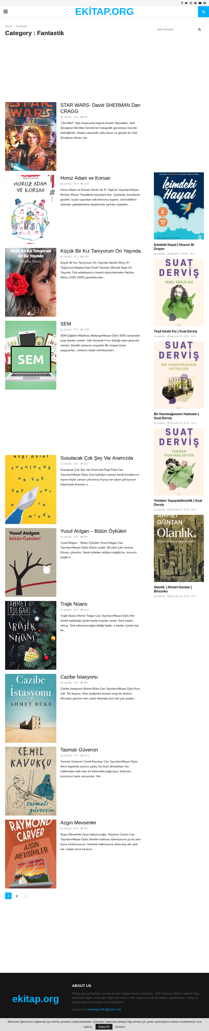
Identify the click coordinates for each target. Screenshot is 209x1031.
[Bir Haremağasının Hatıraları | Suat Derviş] (179, 375)
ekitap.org (35, 999)
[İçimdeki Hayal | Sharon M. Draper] (179, 206)
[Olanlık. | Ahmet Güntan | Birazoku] (179, 548)
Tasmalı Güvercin (79, 749)
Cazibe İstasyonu (79, 677)
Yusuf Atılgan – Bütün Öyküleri (93, 531)
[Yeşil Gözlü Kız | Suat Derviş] (179, 292)
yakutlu (68, 117)
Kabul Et (104, 1026)
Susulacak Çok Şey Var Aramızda (96, 458)
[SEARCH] (199, 29)
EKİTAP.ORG (104, 12)
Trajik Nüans (73, 604)
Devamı (120, 1026)
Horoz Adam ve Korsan (85, 178)
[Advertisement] (73, 69)
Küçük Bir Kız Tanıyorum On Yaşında (100, 251)
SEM (65, 324)
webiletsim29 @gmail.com (104, 1009)
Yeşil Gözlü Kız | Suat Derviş (175, 331)
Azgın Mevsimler (78, 822)
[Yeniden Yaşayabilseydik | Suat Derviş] (179, 461)
